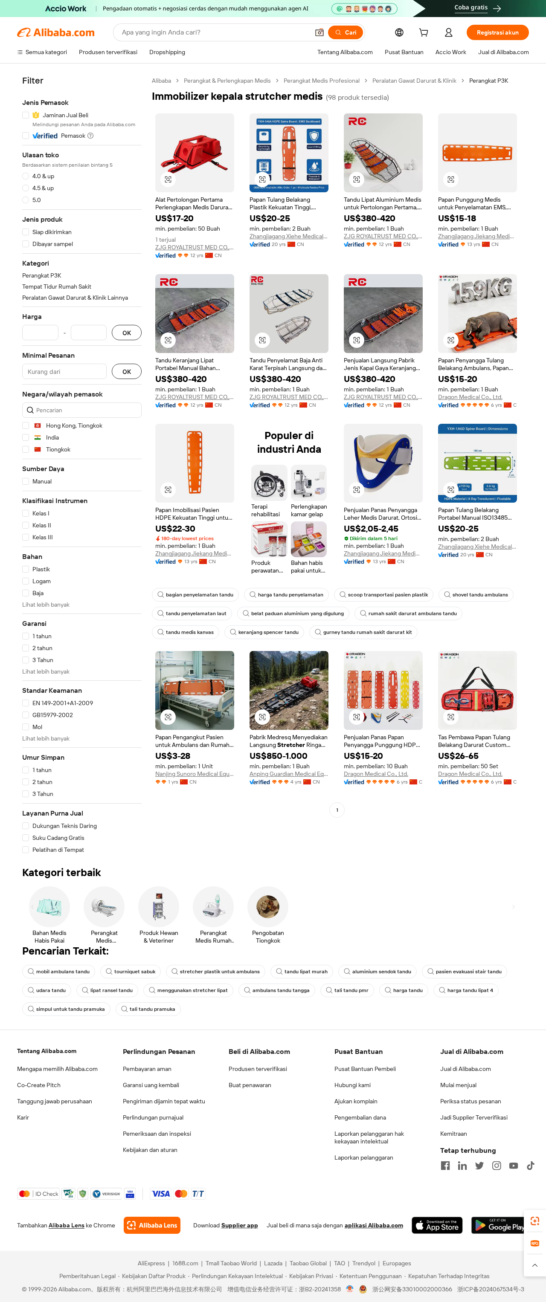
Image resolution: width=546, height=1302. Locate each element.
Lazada (273, 1263)
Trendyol (363, 1263)
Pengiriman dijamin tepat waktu (164, 1101)
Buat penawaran (250, 1085)
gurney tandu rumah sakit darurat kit (367, 632)
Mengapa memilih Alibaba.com (57, 1068)
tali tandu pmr (351, 990)
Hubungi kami (352, 1085)
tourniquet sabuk (134, 972)
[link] (535, 1221)
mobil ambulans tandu (63, 972)
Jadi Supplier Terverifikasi (474, 1117)
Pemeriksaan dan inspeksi (157, 1133)
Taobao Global (308, 1263)
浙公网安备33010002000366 (412, 1289)
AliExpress (151, 1263)
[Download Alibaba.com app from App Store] (437, 1225)
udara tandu (51, 990)
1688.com (185, 1263)
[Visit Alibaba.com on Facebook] (445, 1165)
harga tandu (408, 990)
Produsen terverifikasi (258, 1068)
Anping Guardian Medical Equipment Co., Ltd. (289, 773)
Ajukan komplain (356, 1101)
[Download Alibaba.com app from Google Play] (500, 1225)
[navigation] (82, 465)
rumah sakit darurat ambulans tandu (413, 613)
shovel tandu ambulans (480, 595)
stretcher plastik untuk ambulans (220, 972)
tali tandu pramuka (152, 1009)
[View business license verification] (350, 1289)
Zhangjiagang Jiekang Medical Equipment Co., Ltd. (477, 236)
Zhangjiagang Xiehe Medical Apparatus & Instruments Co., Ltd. (289, 236)
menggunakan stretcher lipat (192, 990)
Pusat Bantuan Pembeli (365, 1068)
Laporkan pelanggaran (363, 1157)
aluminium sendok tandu (381, 972)
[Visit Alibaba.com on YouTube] (513, 1165)
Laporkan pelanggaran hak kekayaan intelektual (369, 1137)
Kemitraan (453, 1133)
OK (126, 332)
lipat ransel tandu (111, 990)
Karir (23, 1117)
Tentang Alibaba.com (46, 1050)
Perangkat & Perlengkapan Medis (227, 80)
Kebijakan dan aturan (150, 1149)
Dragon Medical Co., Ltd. (470, 396)
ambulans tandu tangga (281, 990)
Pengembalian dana (360, 1117)
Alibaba (161, 80)
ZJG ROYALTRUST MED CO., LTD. (194, 247)
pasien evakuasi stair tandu (469, 972)
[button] (319, 32)
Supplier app (239, 1225)
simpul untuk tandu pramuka (70, 1009)
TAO (339, 1263)
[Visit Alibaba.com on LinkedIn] (462, 1165)
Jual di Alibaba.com (465, 1068)
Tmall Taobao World (231, 1263)
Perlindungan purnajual (153, 1117)
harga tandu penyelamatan (290, 595)
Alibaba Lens (66, 1225)
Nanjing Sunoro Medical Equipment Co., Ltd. (194, 773)
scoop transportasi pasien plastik (388, 595)
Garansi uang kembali (151, 1085)
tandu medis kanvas (190, 632)
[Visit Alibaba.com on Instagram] (496, 1165)
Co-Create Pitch (39, 1085)
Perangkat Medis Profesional (322, 80)
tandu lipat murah (306, 972)
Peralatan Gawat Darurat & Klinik (414, 80)
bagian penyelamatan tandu (199, 595)
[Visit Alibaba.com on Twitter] (479, 1165)
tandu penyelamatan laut (196, 613)
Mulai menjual (458, 1085)
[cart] (425, 33)
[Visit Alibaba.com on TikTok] (531, 1165)
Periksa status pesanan (470, 1101)
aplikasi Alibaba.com (374, 1225)
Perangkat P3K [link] (488, 80)
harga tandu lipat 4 (470, 990)
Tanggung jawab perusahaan (54, 1101)
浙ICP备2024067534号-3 (490, 1289)
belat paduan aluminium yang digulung (297, 613)
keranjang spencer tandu (268, 632)
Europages (397, 1263)
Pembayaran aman (147, 1068)
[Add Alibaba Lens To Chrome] (152, 1225)
